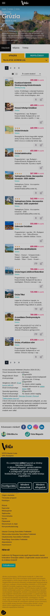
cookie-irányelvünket (29, 469)
